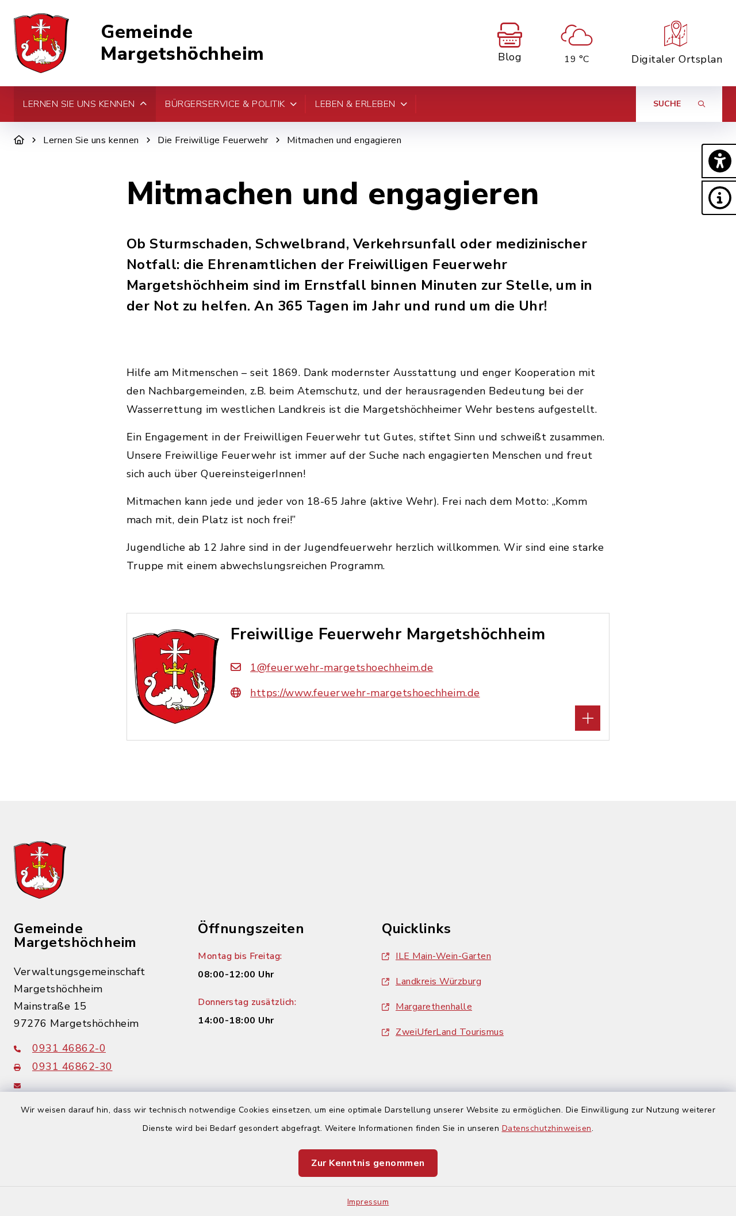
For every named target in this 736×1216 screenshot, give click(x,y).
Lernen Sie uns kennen (91, 140)
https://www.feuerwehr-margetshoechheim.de (365, 693)
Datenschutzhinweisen (547, 1128)
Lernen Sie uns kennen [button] (79, 104)
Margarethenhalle (434, 1006)
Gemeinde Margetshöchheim (182, 43)
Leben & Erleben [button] (355, 104)
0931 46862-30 (72, 1066)
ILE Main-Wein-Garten (443, 956)
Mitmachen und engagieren (344, 140)
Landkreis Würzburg (438, 981)
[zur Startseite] (41, 43)
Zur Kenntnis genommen (368, 1163)
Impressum (368, 1201)
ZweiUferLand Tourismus (450, 1032)
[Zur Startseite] (19, 140)
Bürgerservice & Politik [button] (225, 104)
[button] (719, 161)
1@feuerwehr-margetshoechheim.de (342, 667)
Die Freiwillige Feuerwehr (213, 140)
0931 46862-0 (69, 1048)
